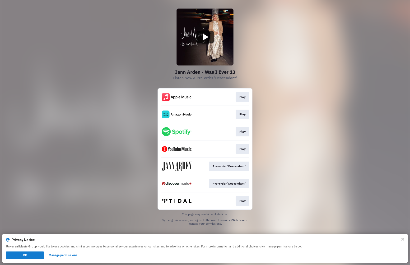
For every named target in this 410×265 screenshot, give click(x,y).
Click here (238, 220)
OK (25, 255)
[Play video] (205, 37)
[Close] (402, 239)
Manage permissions (63, 255)
